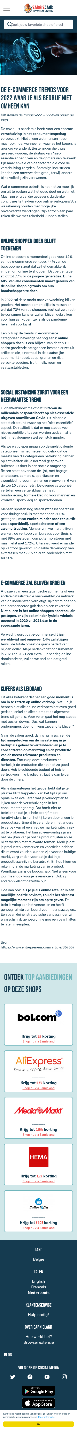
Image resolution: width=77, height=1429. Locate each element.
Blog (8, 1355)
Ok (38, 1424)
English (38, 1281)
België (38, 1259)
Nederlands (38, 1292)
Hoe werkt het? (38, 1336)
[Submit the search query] (9, 24)
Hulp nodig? (38, 1314)
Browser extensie (38, 1342)
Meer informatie (46, 1417)
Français (38, 1287)
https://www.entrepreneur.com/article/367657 (38, 947)
